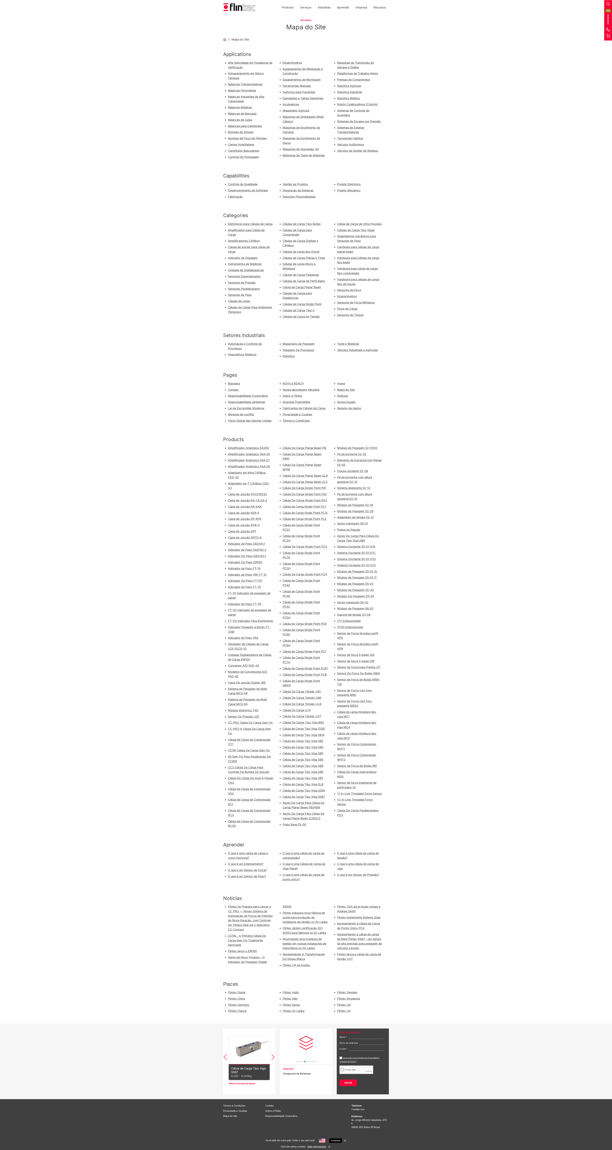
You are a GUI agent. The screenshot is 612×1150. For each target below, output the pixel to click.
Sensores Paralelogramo (244, 288)
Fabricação (235, 196)
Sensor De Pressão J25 (243, 716)
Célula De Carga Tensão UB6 (302, 697)
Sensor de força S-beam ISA (356, 655)
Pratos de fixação (348, 529)
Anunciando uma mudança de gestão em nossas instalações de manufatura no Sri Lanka (304, 943)
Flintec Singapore (348, 998)
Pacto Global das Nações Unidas (250, 420)
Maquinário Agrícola (296, 110)
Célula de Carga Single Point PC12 (305, 512)
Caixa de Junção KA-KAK (245, 506)
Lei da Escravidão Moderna (246, 408)
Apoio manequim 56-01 (352, 523)
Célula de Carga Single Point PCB (305, 674)
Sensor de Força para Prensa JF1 (358, 667)
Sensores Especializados (244, 276)
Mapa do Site (346, 389)
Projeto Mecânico (349, 190)
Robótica (289, 356)
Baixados (234, 383)
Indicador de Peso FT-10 (244, 568)
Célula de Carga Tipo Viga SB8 (303, 766)
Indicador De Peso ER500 (245, 562)
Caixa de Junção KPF (242, 531)
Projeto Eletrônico (349, 184)
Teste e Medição (348, 343)
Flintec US (344, 1011)
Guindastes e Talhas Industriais (303, 98)
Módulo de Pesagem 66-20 (355, 608)
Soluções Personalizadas (299, 196)
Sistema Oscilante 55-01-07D (356, 559)
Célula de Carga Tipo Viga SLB (303, 784)
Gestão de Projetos (295, 184)
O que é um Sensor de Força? (247, 870)
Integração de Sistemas (298, 190)
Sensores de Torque (350, 315)
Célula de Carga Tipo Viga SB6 (303, 759)
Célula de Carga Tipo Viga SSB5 (304, 790)
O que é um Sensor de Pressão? (358, 874)
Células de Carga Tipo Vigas (356, 230)
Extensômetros (347, 296)
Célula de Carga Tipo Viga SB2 (303, 741)
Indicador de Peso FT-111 (244, 587)
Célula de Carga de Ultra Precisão (359, 224)
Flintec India (291, 992)
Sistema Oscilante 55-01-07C (356, 553)
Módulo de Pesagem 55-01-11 (356, 577)
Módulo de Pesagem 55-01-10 (357, 571)
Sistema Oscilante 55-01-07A (356, 546)
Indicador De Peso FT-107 (245, 580)
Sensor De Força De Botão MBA (358, 673)
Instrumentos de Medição (245, 264)
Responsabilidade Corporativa (248, 395)
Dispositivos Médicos (242, 354)
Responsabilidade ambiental (246, 402)
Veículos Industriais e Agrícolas (357, 350)
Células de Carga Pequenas (301, 274)
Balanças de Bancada (242, 113)
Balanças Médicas (240, 107)
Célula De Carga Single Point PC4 (305, 574)
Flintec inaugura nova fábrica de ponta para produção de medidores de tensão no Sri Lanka (305, 917)
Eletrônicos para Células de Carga (250, 224)
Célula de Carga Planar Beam (302, 287)
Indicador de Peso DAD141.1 (246, 543)
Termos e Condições (296, 420)
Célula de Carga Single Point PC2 (305, 519)
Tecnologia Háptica (350, 138)
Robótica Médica (348, 98)
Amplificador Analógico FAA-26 (249, 454)
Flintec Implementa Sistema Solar (359, 917)
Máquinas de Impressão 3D (301, 149)
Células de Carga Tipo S (298, 310)
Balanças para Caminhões (245, 126)
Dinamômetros (292, 62)
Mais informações (317, 1146)
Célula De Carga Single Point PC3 (305, 546)
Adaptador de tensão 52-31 (355, 517)
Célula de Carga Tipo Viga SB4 (303, 747)
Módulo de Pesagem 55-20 (355, 583)
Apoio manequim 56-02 (352, 602)
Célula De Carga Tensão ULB (302, 704)
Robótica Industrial (349, 92)
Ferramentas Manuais (297, 86)
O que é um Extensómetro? (245, 864)
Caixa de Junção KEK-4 (243, 512)
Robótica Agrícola (349, 86)
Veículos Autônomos (350, 144)
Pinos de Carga (347, 308)
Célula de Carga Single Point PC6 (305, 623)
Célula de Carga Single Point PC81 (305, 668)
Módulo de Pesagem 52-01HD (357, 448)
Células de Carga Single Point (302, 304)
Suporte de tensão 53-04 (354, 614)
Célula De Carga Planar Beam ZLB (305, 475)
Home (341, 383)
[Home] (224, 39)
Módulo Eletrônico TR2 (243, 710)
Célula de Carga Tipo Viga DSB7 (304, 728)
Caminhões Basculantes (243, 150)
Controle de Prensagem (243, 157)
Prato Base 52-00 (294, 824)
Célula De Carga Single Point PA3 (305, 500)
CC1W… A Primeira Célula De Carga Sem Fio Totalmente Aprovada (247, 940)
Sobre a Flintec (292, 395)
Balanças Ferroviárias (242, 90)
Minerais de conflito (241, 414)
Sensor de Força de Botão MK (357, 766)
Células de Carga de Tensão (301, 316)
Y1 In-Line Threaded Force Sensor (359, 793)
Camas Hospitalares (241, 144)
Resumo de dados (349, 408)
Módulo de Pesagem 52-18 (355, 505)
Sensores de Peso (240, 295)
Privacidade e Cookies (297, 414)
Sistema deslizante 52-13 (353, 488)
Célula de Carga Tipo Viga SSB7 (304, 796)
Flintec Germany (238, 1005)
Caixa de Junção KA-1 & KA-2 (247, 500)
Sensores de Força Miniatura (356, 302)
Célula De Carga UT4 (297, 710)
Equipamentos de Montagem (302, 79)
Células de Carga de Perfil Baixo (304, 281)
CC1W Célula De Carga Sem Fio (249, 750)
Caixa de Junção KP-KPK (244, 519)
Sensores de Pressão (242, 282)
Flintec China (236, 998)
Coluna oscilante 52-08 (352, 471)
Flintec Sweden (347, 992)
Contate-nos (357, 1109)
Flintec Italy (290, 998)
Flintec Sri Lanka (293, 1011)
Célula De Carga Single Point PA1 (304, 488)
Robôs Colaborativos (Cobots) (357, 104)
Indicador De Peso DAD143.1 (247, 556)
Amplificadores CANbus (244, 240)
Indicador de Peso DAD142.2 (247, 549)
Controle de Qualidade (243, 184)
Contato (233, 389)
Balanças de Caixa (240, 119)
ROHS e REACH (293, 383)
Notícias (342, 395)
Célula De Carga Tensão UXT (302, 716)
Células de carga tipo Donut (301, 251)
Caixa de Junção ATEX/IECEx (247, 494)
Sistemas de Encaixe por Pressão (359, 121)
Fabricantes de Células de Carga (304, 408)
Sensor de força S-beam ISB (355, 661)
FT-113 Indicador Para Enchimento (250, 621)
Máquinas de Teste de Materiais (304, 155)
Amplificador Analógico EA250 (248, 448)
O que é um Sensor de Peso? (247, 876)
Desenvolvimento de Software (248, 190)
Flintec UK (344, 1005)
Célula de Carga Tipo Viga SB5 (303, 753)
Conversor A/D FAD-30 (243, 665)
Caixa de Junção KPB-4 (243, 525)
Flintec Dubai (236, 992)
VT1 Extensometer (349, 621)
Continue (335, 1140)
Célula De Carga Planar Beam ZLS (305, 482)
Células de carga (239, 301)
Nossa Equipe (346, 402)
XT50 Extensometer (350, 627)
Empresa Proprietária (296, 402)
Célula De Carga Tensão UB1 (302, 691)
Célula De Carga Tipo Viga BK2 (303, 722)
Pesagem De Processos (298, 350)
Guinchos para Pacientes (299, 92)
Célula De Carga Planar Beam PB (304, 448)
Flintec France (237, 1011)
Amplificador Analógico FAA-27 (249, 460)
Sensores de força (349, 290)
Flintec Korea (291, 1005)
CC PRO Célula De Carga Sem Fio (250, 722)
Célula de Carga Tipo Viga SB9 (303, 772)
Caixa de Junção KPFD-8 (245, 537)
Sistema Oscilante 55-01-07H (356, 565)
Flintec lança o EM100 (242, 951)
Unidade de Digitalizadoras (246, 270)
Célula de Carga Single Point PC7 (304, 651)
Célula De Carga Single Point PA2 (305, 494)
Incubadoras (291, 104)
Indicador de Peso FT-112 (245, 604)
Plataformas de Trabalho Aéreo (357, 73)
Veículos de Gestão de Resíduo (357, 150)
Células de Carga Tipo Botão (302, 224)
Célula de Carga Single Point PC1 (304, 506)
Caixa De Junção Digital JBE (247, 682)
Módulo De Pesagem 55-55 (355, 596)
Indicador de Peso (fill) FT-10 (247, 574)
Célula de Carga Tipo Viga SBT (303, 778)
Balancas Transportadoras (245, 84)
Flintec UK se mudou (296, 965)
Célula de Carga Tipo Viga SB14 (303, 735)
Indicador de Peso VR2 (243, 637)
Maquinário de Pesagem (299, 343)
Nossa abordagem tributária (301, 389)
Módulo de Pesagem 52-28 (355, 511)
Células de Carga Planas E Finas (304, 258)
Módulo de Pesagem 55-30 (355, 590)
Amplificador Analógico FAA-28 (249, 466)
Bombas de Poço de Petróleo (247, 138)
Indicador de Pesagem (243, 258)
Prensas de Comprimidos (353, 79)
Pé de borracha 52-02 (351, 454)
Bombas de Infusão (241, 132)
